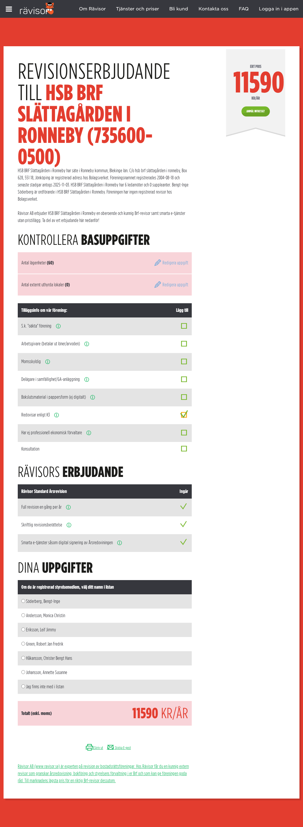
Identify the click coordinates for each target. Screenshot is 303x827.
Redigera (175, 263)
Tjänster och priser (137, 9)
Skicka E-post (122, 747)
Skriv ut (98, 747)
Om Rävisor (92, 9)
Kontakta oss (213, 9)
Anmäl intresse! (255, 111)
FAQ (244, 9)
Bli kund (178, 9)
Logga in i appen (279, 9)
